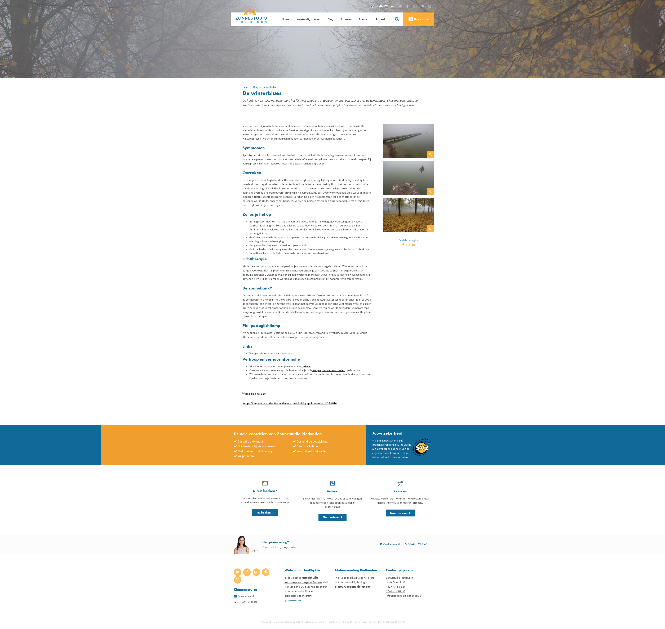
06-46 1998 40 (384, 6)
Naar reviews (398, 513)
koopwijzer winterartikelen (328, 370)
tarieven (306, 366)
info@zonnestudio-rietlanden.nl (404, 595)
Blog (330, 19)
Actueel (380, 19)
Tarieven (346, 19)
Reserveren (421, 19)
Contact (363, 19)
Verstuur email (391, 544)
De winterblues (271, 87)
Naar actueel (331, 517)
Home (285, 19)
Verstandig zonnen (308, 19)
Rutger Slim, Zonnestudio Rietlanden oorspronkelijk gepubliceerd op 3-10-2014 (289, 403)
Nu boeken (264, 512)
